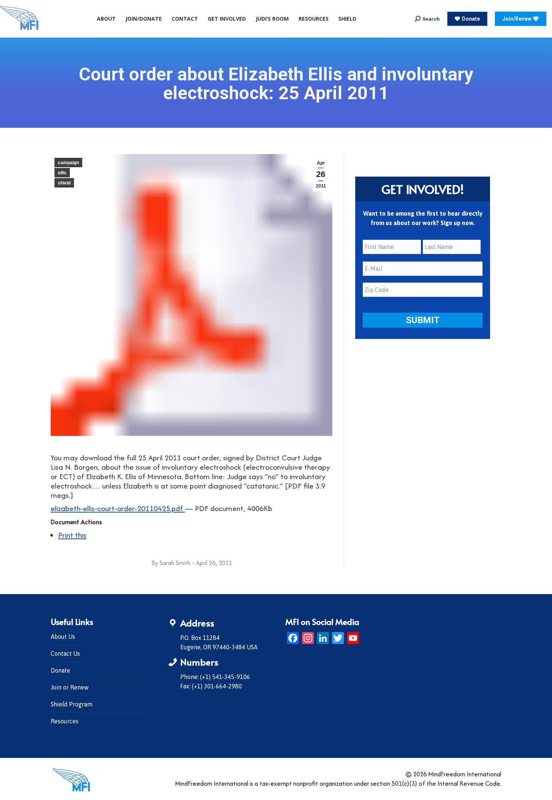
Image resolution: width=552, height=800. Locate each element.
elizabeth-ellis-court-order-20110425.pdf (118, 508)
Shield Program (71, 704)
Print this (72, 534)
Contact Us (65, 653)
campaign (68, 162)
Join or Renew (70, 687)
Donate (60, 670)
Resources (64, 721)
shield (64, 183)
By (170, 562)
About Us (63, 636)
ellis (62, 172)
